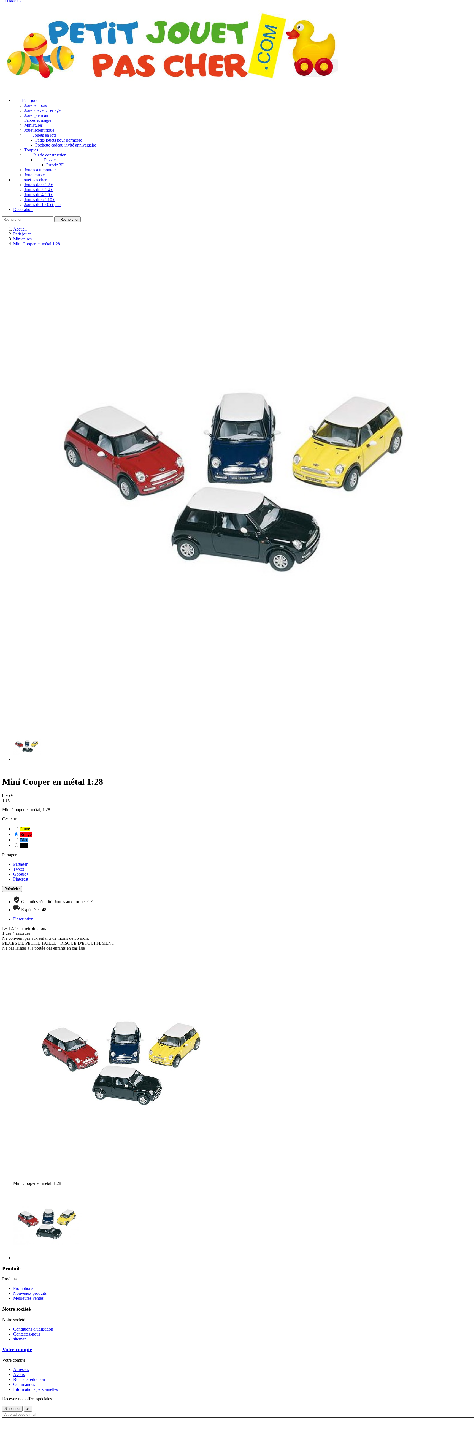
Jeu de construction (45, 155)
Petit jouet (26, 100)
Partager (20, 864)
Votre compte (17, 1349)
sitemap (19, 1339)
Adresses (21, 1369)
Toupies (31, 150)
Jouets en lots (40, 135)
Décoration (23, 209)
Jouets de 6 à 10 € (39, 199)
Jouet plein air (36, 115)
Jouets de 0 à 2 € (38, 184)
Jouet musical (36, 174)
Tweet (18, 869)
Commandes (24, 1384)
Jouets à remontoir (40, 169)
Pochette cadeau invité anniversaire (65, 145)
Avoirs (19, 1374)
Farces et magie (37, 120)
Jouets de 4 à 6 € (38, 194)
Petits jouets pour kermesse (58, 140)
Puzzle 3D (55, 164)
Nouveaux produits (30, 1293)
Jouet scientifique (39, 130)
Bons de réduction (29, 1379)
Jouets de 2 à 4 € (38, 189)
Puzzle (45, 160)
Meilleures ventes (28, 1298)
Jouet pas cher (30, 179)
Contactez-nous (26, 1334)
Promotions (23, 1288)
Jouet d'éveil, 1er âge (42, 110)
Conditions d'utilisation (33, 1329)
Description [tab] (23, 919)
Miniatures (33, 125)
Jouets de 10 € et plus (42, 204)
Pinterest (20, 879)
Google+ (21, 874)
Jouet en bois (35, 105)
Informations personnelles (35, 1389)
